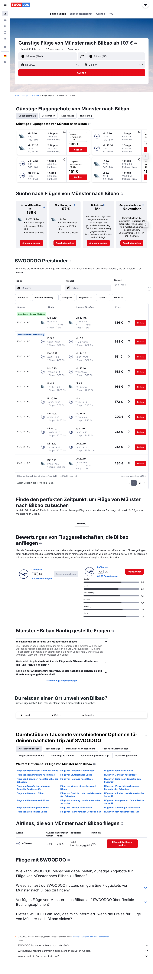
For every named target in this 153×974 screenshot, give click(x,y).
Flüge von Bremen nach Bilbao (32, 811)
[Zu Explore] (5, 39)
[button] (5, 4)
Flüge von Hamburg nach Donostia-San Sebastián (80, 802)
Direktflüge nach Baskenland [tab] (80, 748)
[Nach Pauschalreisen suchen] (5, 32)
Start (17, 95)
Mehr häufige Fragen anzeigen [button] (62, 680)
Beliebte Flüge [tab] (53, 748)
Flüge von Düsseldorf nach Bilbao (77, 770)
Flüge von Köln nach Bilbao (30, 793)
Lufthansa (37, 569)
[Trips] (5, 47)
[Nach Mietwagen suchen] (5, 26)
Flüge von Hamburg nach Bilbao (76, 779)
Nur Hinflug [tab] (86, 115)
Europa (25, 95)
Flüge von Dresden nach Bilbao (76, 807)
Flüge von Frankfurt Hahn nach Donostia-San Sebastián (81, 794)
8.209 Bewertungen (42, 578)
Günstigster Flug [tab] (27, 115)
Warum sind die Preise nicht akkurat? (38, 956)
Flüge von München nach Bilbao (120, 774)
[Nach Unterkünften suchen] (5, 20)
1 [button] (133, 482)
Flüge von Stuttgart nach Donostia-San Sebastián (124, 802)
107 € (126, 43)
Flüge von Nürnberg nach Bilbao (33, 807)
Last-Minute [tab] (67, 115)
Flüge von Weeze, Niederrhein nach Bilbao (78, 787)
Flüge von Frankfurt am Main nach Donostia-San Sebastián (34, 787)
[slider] (149, 289)
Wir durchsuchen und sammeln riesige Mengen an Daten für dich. (54, 950)
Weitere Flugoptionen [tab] (126, 755)
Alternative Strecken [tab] (29, 748)
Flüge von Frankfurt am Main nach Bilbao (37, 770)
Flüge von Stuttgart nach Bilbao (76, 774)
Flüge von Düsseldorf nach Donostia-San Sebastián (38, 780)
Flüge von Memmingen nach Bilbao (122, 807)
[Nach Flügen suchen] (5, 14)
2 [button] (140, 482)
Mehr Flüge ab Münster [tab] (62, 755)
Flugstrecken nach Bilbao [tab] (31, 755)
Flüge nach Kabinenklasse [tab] (115, 748)
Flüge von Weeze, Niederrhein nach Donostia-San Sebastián (122, 787)
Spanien (35, 95)
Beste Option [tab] (48, 115)
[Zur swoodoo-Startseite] (20, 5)
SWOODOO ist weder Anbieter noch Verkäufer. (44, 945)
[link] (31, 243)
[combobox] (74, 49)
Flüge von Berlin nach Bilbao (118, 770)
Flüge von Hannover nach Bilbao (33, 800)
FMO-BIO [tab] (81, 523)
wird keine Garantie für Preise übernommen (91, 937)
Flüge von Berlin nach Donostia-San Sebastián (122, 780)
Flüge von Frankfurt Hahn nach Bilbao (36, 774)
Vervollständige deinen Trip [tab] (95, 755)
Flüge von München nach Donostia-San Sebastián (124, 794)
